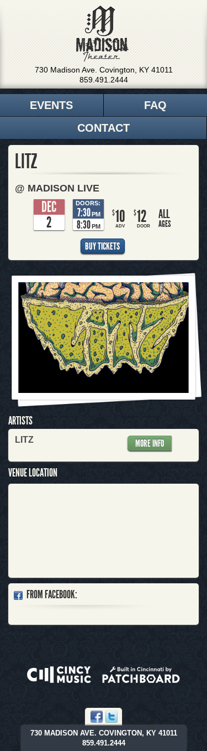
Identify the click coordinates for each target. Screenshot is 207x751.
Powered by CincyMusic (59, 674)
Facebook (97, 717)
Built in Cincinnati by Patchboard (141, 674)
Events (51, 105)
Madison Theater (102, 34)
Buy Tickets (102, 246)
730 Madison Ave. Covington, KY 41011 (104, 69)
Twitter (111, 717)
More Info (149, 443)
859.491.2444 (103, 79)
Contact (103, 128)
